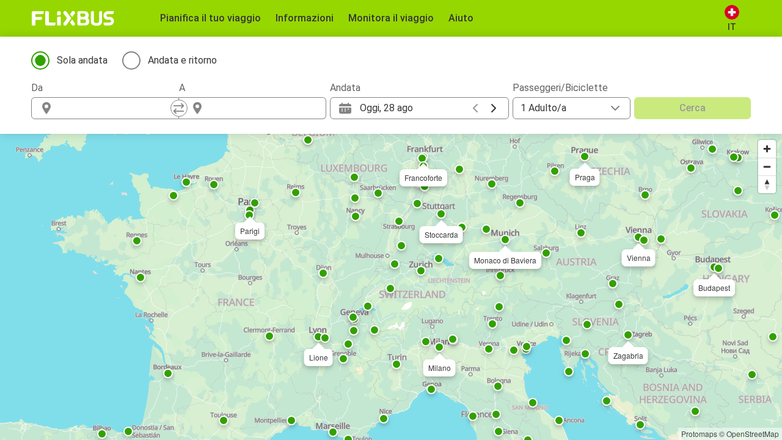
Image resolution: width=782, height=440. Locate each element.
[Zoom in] (767, 149)
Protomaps (699, 433)
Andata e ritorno (182, 60)
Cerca (692, 108)
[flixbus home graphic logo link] (73, 18)
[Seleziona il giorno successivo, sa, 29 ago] (493, 108)
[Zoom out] (767, 166)
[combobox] (116, 108)
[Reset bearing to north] (767, 184)
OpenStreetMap (752, 433)
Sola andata (82, 60)
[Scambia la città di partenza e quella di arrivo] (179, 108)
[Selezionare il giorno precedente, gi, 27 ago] (475, 108)
